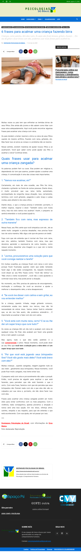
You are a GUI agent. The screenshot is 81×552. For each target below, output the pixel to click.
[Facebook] (3, 1)
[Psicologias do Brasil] (40, 10)
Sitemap (49, 549)
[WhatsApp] (35, 51)
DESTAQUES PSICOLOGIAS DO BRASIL (35, 27)
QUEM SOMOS (30, 19)
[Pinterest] (30, 51)
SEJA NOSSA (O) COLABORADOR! (64, 549)
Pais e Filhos (66, 27)
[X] (10, 1)
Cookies (26, 549)
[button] (77, 19)
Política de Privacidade (37, 549)
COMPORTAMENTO (7, 27)
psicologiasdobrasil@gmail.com (39, 541)
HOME (23, 19)
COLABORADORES (50, 19)
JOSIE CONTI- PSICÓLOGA (10, 513)
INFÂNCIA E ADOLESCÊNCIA (54, 27)
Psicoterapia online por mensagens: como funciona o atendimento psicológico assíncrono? (67, 73)
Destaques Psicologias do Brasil (15, 423)
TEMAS (40, 19)
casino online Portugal (40, 509)
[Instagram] (6, 1)
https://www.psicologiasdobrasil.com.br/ (27, 471)
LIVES (58, 19)
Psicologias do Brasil (61, 79)
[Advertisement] (27, 102)
